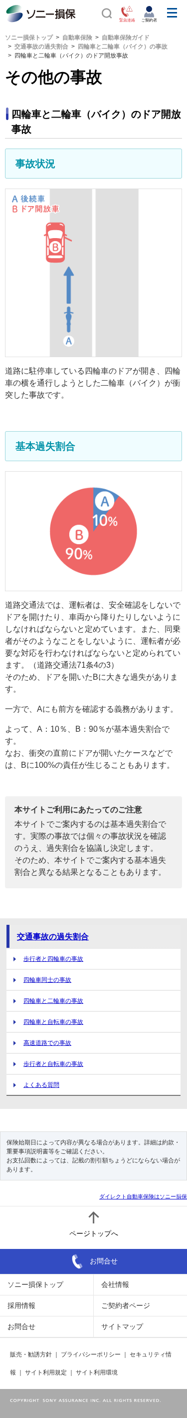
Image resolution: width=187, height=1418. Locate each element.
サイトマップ (122, 1326)
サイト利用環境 (97, 1372)
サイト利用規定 (46, 1372)
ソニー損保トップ (29, 37)
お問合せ (104, 1260)
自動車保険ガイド (126, 37)
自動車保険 (77, 37)
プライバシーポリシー (91, 1354)
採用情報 (21, 1305)
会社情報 (115, 1284)
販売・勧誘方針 (31, 1354)
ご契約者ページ (125, 1305)
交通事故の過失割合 (41, 46)
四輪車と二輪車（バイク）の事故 (123, 46)
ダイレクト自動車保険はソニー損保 (143, 1196)
